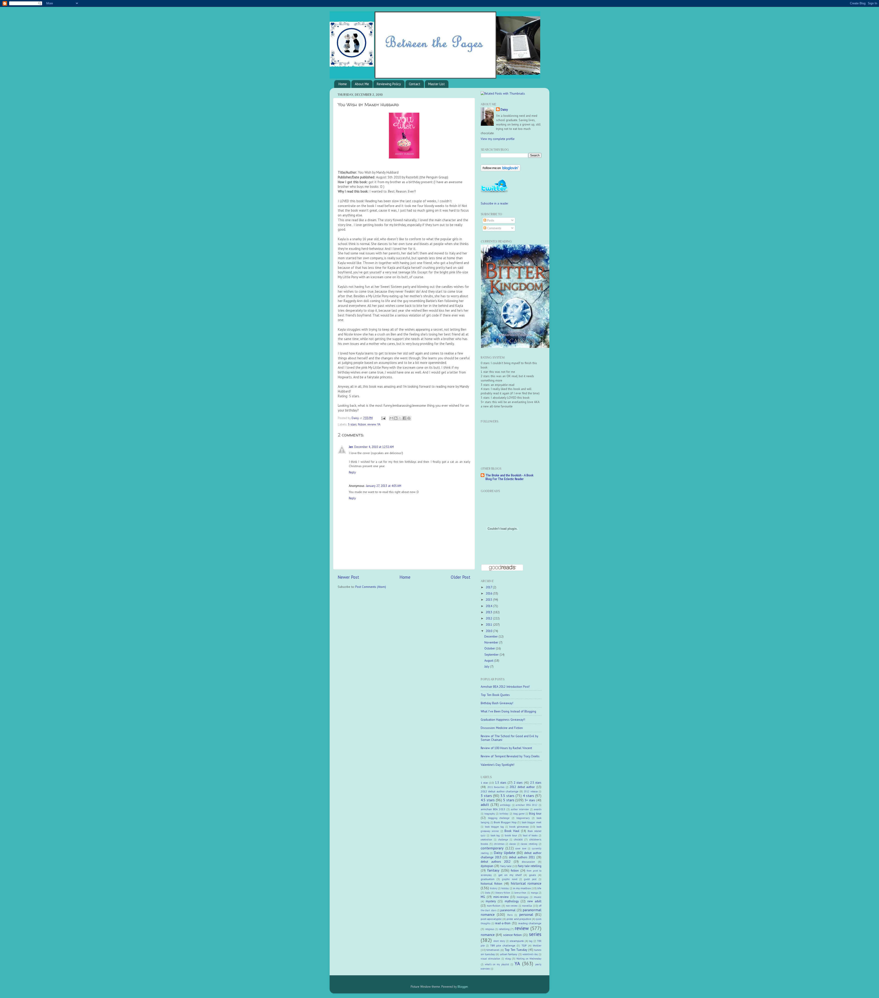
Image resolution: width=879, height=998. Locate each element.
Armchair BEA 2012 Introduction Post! (505, 686)
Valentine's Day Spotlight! (497, 765)
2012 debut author (522, 787)
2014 (489, 606)
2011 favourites (496, 787)
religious (489, 929)
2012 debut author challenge (499, 791)
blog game (518, 813)
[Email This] (391, 418)
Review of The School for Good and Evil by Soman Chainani (509, 738)
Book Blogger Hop (505, 822)
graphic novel (509, 879)
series (535, 934)
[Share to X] (400, 418)
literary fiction (502, 892)
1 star (484, 782)
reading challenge (529, 923)
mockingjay (522, 897)
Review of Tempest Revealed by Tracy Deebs (510, 756)
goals (532, 875)
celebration (486, 839)
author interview (520, 809)
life (539, 888)
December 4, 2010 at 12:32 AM (374, 447)
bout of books (530, 835)
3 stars (486, 795)
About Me (362, 84)
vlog (508, 958)
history (493, 888)
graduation (487, 879)
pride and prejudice (519, 919)
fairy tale (506, 866)
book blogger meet (531, 822)
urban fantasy (509, 954)
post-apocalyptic (491, 919)
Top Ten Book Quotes (495, 695)
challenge (503, 839)
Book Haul (512, 831)
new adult (534, 901)
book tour (511, 835)
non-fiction (493, 905)
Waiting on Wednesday (528, 958)
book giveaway (519, 826)
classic (512, 843)
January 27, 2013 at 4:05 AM (383, 486)
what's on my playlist (497, 964)
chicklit (518, 839)
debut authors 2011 (522, 857)
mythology (512, 901)
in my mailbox (522, 888)
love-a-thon (520, 892)
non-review (512, 905)
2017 (489, 587)
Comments (493, 228)
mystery (491, 901)
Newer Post (348, 577)
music (537, 897)
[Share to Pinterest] (409, 418)
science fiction (512, 935)
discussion (528, 861)
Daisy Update (504, 852)
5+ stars (530, 800)
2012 (489, 618)
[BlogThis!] (395, 418)
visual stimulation (490, 958)
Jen (351, 447)
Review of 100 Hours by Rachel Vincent (506, 748)
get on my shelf (510, 875)
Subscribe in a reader (494, 203)
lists (487, 892)
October (490, 648)
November (491, 642)
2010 (489, 631)
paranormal (507, 910)
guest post (530, 879)
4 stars (528, 795)
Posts (490, 220)
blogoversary (523, 818)
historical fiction (491, 883)
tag (530, 941)
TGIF (524, 945)
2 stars (518, 782)
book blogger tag (494, 826)
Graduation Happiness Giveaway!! (503, 719)
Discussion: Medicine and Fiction (502, 728)
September (491, 654)
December (491, 636)
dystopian (487, 866)
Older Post (460, 577)
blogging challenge (498, 818)
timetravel (492, 950)
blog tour (535, 813)
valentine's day (530, 954)
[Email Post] (383, 418)
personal (526, 914)
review (371, 424)
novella (527, 905)
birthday (503, 813)
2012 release (530, 791)
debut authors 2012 (495, 861)
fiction (362, 424)
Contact (414, 84)
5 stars (352, 424)
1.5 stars (500, 782)
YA (378, 424)
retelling (504, 929)
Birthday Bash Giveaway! (497, 703)
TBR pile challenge (502, 945)
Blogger (463, 986)
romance (488, 934)
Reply (352, 472)
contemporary (492, 848)
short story (499, 941)
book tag (495, 835)
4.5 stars (488, 800)
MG (483, 897)
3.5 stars (507, 795)
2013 (489, 612)
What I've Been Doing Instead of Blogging (508, 711)
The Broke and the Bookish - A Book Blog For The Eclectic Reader (509, 477)
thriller (537, 945)
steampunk (517, 941)
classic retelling (529, 843)
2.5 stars (535, 782)
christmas (499, 843)
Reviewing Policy (389, 84)
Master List (436, 84)
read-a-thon (502, 923)
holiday (505, 888)
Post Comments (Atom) (370, 587)
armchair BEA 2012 (526, 805)
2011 (489, 624)
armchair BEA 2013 (493, 809)
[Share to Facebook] (404, 418)
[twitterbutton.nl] (494, 192)
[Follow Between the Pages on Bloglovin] (500, 170)
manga (534, 892)
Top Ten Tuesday (516, 950)
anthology (505, 805)
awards (537, 809)
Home (343, 84)
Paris (510, 914)
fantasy (493, 870)
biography (489, 813)
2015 (489, 599)
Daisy (356, 418)
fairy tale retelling (529, 866)
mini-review (501, 897)
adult (485, 804)
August (489, 660)
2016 (489, 593)
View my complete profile (498, 139)
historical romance (526, 883)
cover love (520, 848)
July (487, 666)
